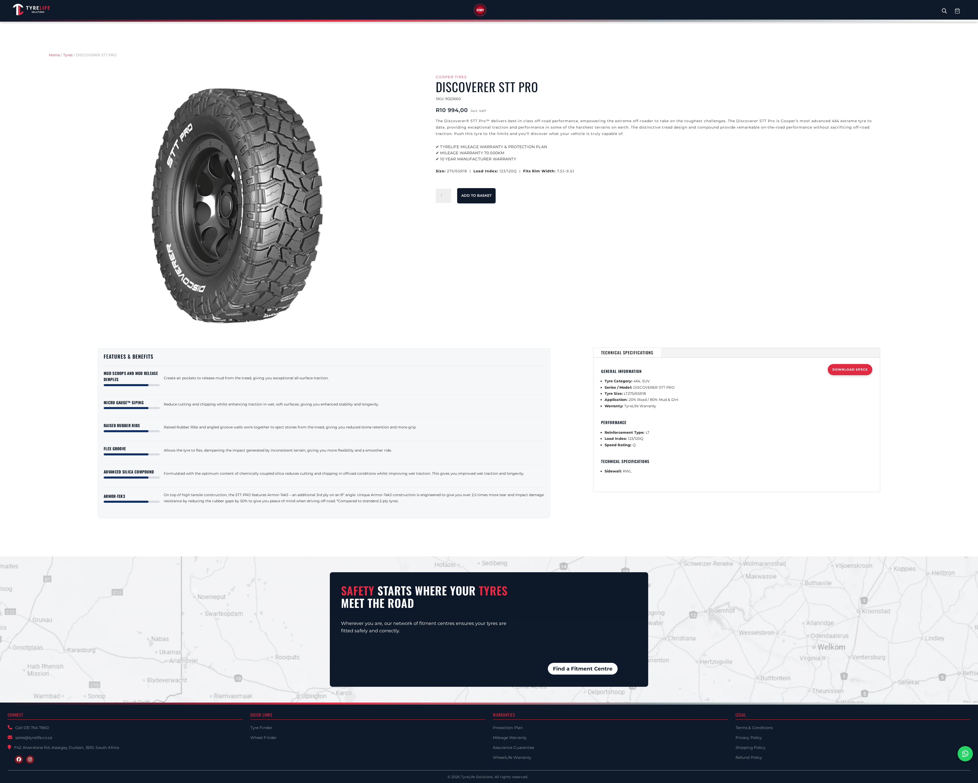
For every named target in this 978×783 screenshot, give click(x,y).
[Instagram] (30, 760)
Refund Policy (749, 757)
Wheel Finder (263, 737)
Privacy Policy (749, 737)
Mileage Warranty (510, 737)
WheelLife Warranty (512, 757)
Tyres (68, 55)
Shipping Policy (750, 747)
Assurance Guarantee (513, 747)
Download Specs (850, 369)
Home (54, 55)
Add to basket (476, 195)
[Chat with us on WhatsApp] (965, 753)
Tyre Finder (261, 727)
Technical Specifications (627, 352)
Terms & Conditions (754, 727)
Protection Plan (508, 727)
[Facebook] (19, 760)
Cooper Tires (451, 77)
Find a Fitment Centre (583, 669)
